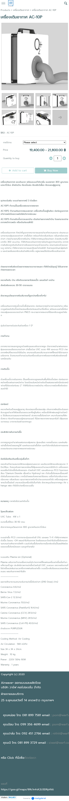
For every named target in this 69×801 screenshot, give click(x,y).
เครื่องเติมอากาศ (21, 10)
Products (5, 10)
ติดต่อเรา (30, 757)
